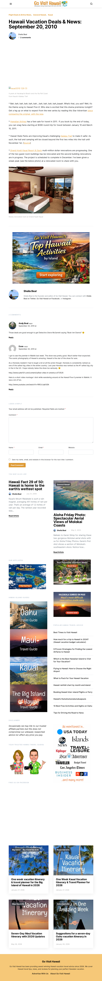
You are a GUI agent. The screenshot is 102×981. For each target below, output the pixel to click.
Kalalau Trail (66, 136)
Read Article (14, 516)
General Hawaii (39, 15)
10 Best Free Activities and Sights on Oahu (72, 706)
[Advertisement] (51, 63)
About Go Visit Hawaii (60, 973)
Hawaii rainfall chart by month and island (71, 685)
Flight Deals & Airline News (20, 15)
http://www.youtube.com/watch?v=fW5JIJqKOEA (29, 384)
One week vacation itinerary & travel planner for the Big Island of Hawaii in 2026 (28, 882)
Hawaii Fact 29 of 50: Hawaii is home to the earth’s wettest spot (27, 485)
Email (41, 448)
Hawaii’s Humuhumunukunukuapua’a (69, 699)
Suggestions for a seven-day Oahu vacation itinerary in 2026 (73, 936)
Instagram (67, 298)
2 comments (25, 37)
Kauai (50, 15)
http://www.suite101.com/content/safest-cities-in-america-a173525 (36, 373)
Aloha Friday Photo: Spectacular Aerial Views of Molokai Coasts (69, 520)
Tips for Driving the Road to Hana (68, 713)
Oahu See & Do (63, 904)
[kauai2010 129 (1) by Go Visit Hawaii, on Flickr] (18, 88)
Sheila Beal (22, 34)
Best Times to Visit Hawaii (65, 632)
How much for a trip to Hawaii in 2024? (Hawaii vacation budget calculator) (71, 640)
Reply (11, 337)
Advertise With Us (40, 973)
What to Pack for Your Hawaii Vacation (71, 678)
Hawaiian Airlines (18, 121)
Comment (13, 415)
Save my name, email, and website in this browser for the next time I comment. (43, 460)
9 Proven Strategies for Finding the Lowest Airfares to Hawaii (72, 650)
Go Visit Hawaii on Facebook (48, 298)
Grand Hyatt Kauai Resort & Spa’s (26, 150)
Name (12, 448)
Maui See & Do (18, 904)
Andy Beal (23, 323)
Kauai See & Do (63, 850)
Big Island (16, 850)
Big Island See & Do (31, 850)
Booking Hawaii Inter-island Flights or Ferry (72, 692)
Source (27, 143)
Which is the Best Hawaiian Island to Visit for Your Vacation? (72, 660)
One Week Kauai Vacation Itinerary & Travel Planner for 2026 (73, 882)
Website (71, 448)
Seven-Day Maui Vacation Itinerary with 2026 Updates (28, 935)
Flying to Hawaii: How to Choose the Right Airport (72, 670)
